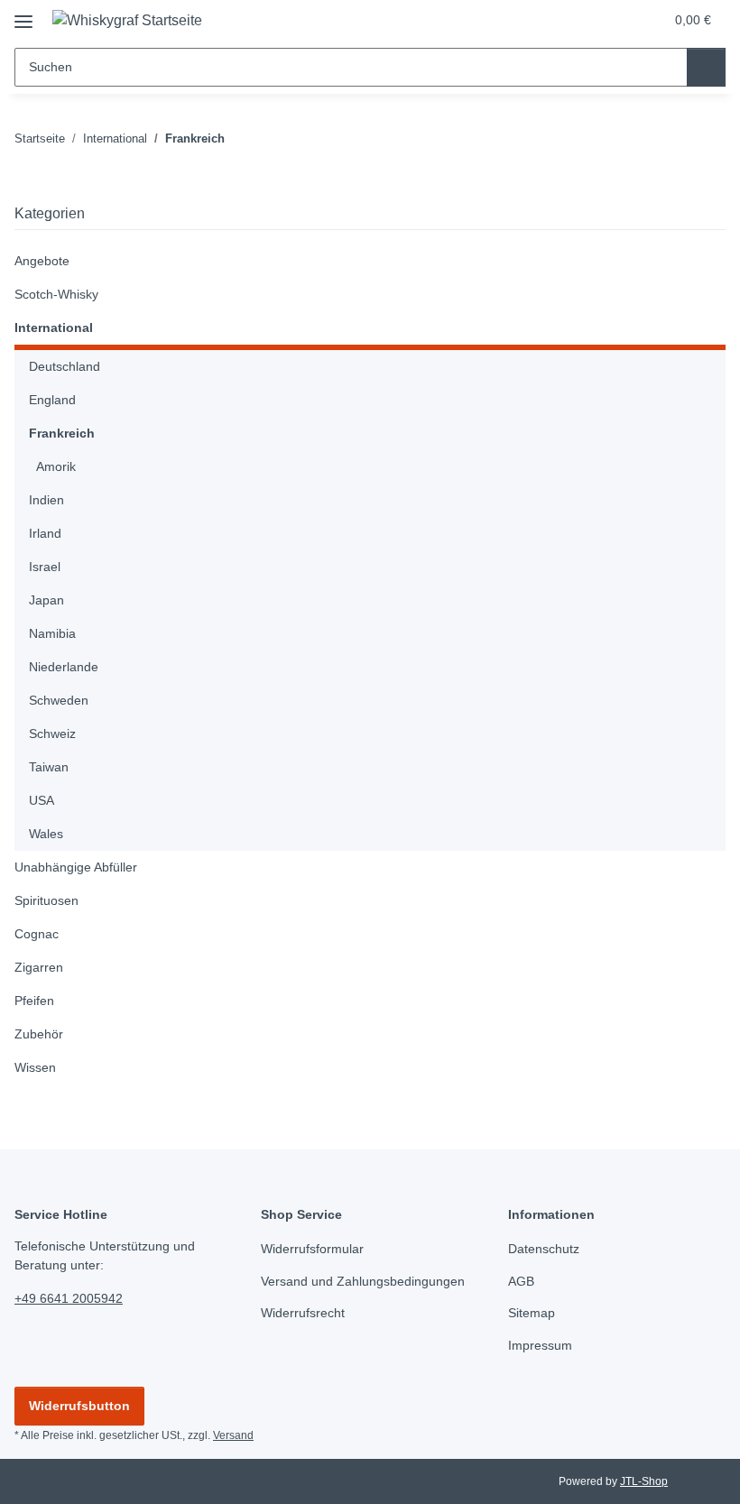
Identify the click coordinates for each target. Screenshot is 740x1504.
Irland (45, 533)
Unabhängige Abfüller (75, 867)
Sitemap (531, 1313)
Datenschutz (543, 1248)
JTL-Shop (644, 1481)
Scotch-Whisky (56, 294)
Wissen (35, 1067)
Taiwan (49, 767)
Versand (233, 1435)
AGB (521, 1281)
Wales (46, 833)
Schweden (58, 700)
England (52, 399)
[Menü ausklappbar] (23, 15)
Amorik (56, 466)
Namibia (52, 633)
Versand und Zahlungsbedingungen (363, 1281)
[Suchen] (706, 67)
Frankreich (62, 433)
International (53, 327)
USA (41, 800)
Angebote (41, 261)
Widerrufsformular (312, 1248)
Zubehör (38, 1034)
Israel (44, 566)
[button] (578, 20)
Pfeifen (34, 1000)
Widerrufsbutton (79, 1405)
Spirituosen (46, 900)
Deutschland (64, 366)
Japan (46, 600)
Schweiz (52, 733)
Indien (46, 500)
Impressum (540, 1345)
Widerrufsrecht (303, 1313)
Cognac (36, 934)
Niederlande (63, 667)
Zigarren (38, 967)
